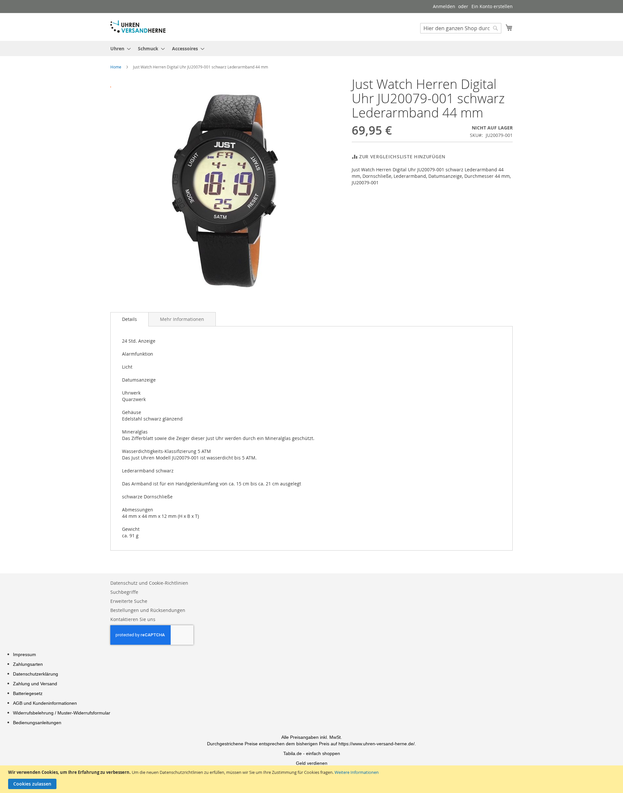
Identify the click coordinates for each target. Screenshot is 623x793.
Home (115, 66)
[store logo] (137, 26)
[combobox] (460, 28)
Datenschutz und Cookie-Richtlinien (149, 583)
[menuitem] (118, 48)
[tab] (129, 319)
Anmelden (444, 6)
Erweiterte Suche (128, 601)
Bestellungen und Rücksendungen (147, 610)
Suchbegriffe (124, 592)
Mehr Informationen (182, 319)
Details (129, 319)
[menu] (311, 48)
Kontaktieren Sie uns (132, 619)
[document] (312, 779)
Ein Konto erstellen (492, 6)
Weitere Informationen (357, 772)
